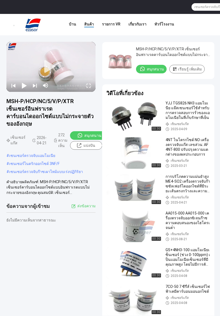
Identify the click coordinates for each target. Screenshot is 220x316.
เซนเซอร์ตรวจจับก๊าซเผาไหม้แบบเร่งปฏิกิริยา (46, 172)
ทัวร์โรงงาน (164, 24)
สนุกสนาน (92, 135)
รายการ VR (111, 24)
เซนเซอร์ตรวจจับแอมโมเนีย (32, 155)
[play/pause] (24, 85)
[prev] (13, 85)
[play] (51, 66)
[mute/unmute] (45, 85)
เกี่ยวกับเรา (137, 24)
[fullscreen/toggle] (88, 85)
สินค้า (89, 24)
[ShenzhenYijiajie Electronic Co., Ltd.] (33, 25)
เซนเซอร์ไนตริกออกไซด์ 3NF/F (34, 163)
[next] (35, 85)
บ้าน (72, 24)
